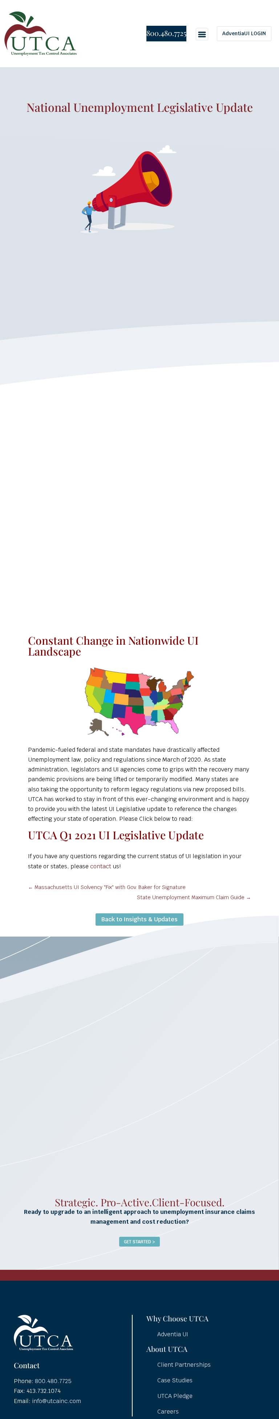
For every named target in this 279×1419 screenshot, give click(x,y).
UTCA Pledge (175, 1396)
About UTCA (166, 1349)
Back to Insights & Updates (139, 919)
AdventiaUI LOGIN (244, 33)
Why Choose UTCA (177, 1318)
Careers (168, 1411)
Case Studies (175, 1380)
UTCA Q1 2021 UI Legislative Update (116, 835)
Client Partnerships (184, 1365)
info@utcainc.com (56, 1401)
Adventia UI (172, 1334)
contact (101, 866)
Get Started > (139, 1242)
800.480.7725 (166, 33)
